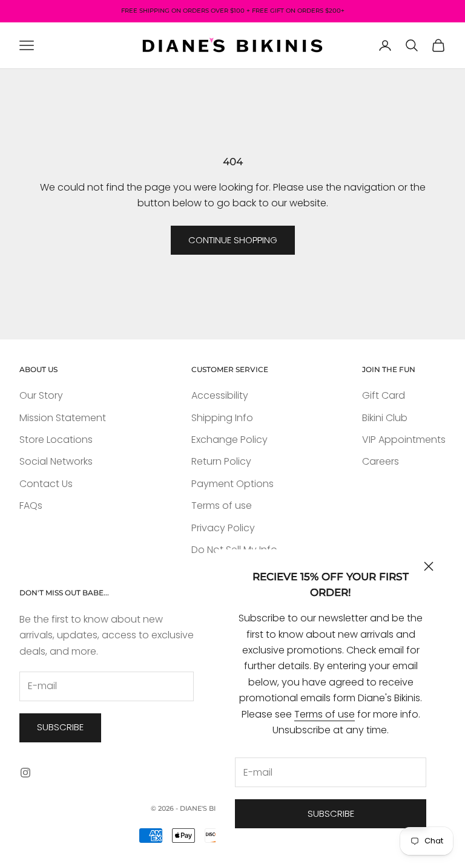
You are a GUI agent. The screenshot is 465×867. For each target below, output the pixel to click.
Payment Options (232, 484)
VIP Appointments (404, 440)
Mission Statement (62, 418)
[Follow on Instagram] (25, 773)
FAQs (30, 505)
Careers (380, 461)
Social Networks (56, 461)
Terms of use (324, 714)
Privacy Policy (223, 528)
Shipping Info (222, 418)
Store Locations (56, 440)
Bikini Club (384, 418)
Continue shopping (232, 240)
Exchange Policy (229, 440)
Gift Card (383, 395)
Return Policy (221, 461)
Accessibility (219, 395)
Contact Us (46, 484)
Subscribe (331, 813)
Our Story (41, 395)
